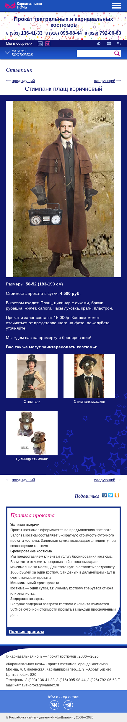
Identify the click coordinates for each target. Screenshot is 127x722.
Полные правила (26, 631)
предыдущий (23, 80)
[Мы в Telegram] (68, 705)
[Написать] (109, 43)
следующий (104, 80)
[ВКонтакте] (105, 495)
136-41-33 (24, 33)
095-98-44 (63, 33)
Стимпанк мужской (89, 402)
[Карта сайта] (119, 43)
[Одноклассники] (117, 495)
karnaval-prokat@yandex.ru (36, 685)
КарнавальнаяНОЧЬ (29, 5)
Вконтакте (40, 43)
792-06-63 (103, 33)
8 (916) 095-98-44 (71, 680)
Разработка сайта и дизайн (30, 717)
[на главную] (99, 43)
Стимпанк (32, 402)
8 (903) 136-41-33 (40, 680)
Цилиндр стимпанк (32, 459)
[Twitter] (111, 495)
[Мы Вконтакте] (54, 705)
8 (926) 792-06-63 (102, 680)
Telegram (47, 43)
